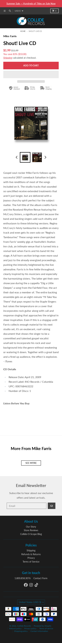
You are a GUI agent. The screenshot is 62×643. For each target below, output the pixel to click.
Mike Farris (10, 36)
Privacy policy (30, 628)
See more (31, 463)
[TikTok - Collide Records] (36, 585)
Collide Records (24, 626)
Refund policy (15, 628)
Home (22, 31)
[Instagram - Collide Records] (31, 585)
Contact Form (40, 578)
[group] (25, 157)
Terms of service (46, 628)
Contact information (39, 631)
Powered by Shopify (42, 626)
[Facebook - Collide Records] (26, 585)
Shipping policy (21, 631)
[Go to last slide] (17, 157)
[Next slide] (45, 157)
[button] (31, 74)
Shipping (7, 57)
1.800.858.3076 (23, 578)
